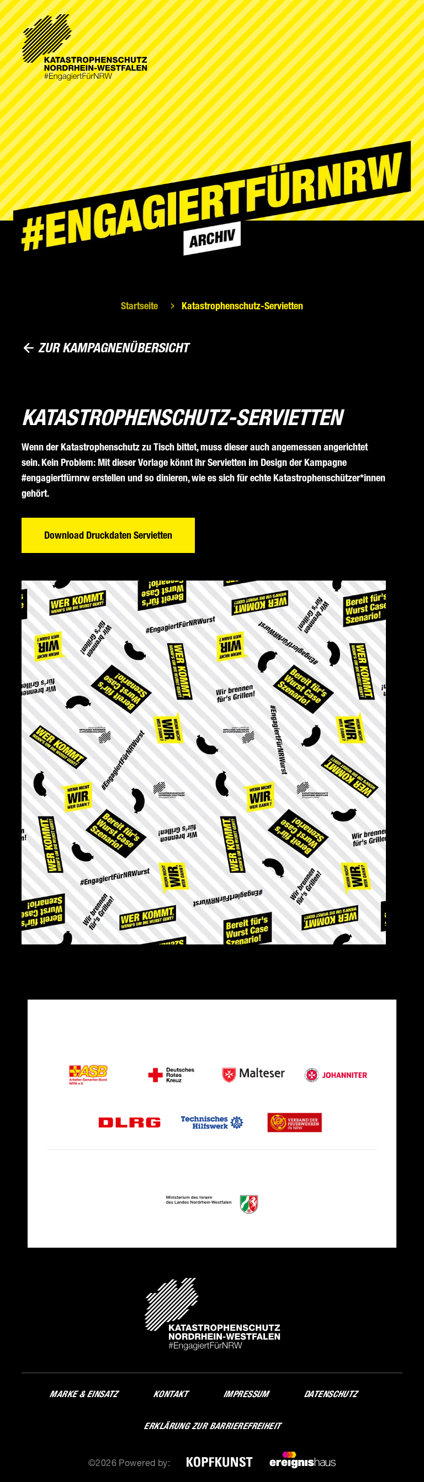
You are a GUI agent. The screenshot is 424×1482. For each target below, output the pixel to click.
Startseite (139, 306)
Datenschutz (330, 1394)
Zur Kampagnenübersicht (113, 348)
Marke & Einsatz (83, 1394)
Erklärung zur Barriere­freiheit (212, 1426)
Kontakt (170, 1394)
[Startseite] (84, 47)
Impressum (245, 1394)
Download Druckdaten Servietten (108, 535)
